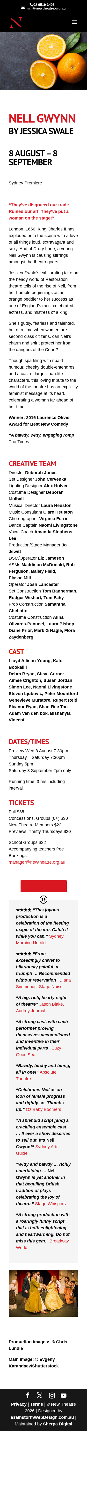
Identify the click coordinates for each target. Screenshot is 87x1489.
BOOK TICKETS (43, 886)
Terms (36, 1404)
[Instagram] (52, 1396)
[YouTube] (63, 1396)
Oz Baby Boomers (43, 1109)
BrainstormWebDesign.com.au (42, 1417)
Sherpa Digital (57, 1424)
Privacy (19, 1404)
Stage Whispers (50, 1203)
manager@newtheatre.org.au (37, 862)
